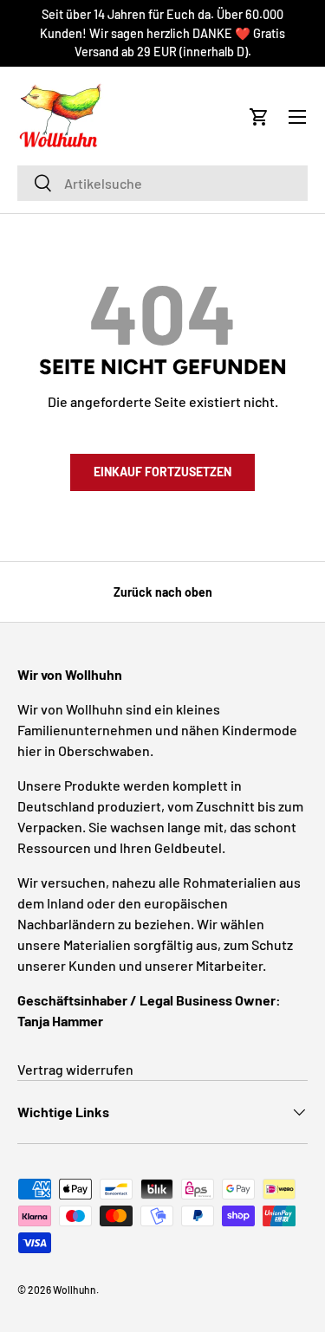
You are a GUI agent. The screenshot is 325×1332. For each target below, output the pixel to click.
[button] (259, 117)
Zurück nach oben (163, 592)
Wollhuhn (74, 1290)
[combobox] (162, 183)
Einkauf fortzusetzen (162, 471)
